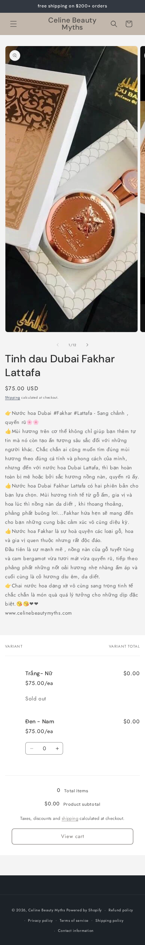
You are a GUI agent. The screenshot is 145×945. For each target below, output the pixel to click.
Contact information (76, 930)
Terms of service (74, 920)
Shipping (12, 397)
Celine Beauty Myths (46, 910)
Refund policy (121, 910)
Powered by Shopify (84, 910)
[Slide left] (57, 344)
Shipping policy (109, 920)
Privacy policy (40, 920)
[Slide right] (87, 344)
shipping (70, 818)
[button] (13, 23)
